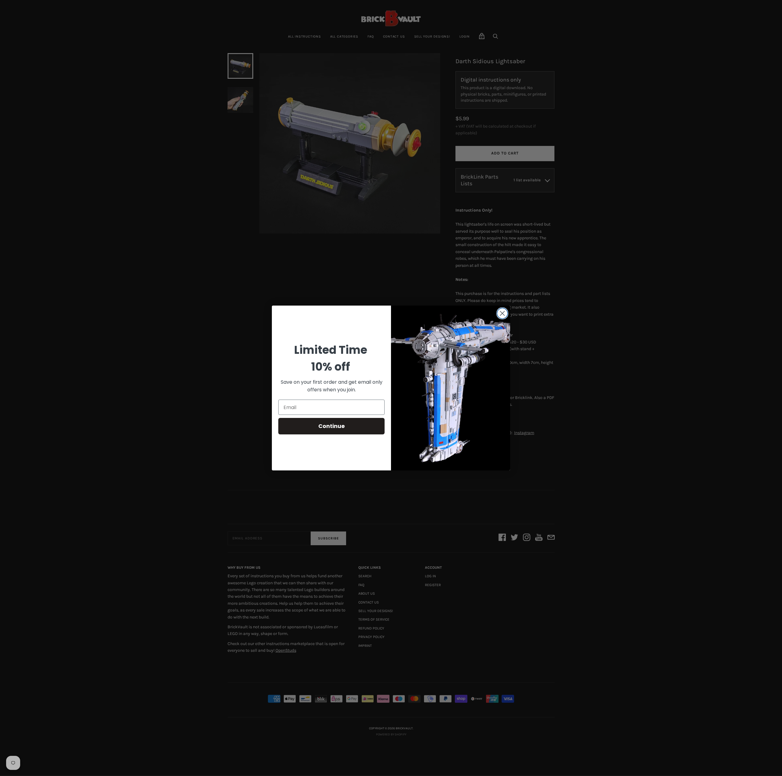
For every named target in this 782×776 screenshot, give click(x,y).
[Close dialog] (502, 313)
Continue (331, 426)
